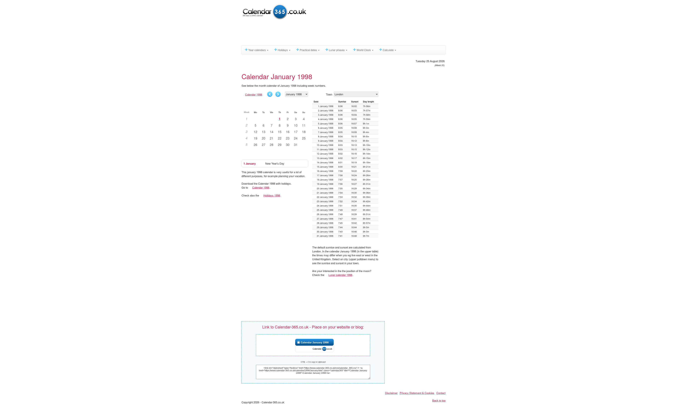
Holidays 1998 (271, 195)
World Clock (364, 50)
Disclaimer (391, 393)
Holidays (283, 50)
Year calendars (257, 50)
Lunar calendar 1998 (340, 275)
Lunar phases (337, 50)
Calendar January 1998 (315, 342)
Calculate (388, 50)
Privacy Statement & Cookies (417, 393)
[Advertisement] (328, 33)
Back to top (438, 400)
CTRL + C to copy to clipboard (313, 362)
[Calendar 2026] (275, 11)
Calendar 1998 (253, 94)
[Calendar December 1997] (269, 94)
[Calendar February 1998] (278, 94)
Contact (440, 393)
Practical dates (309, 50)
